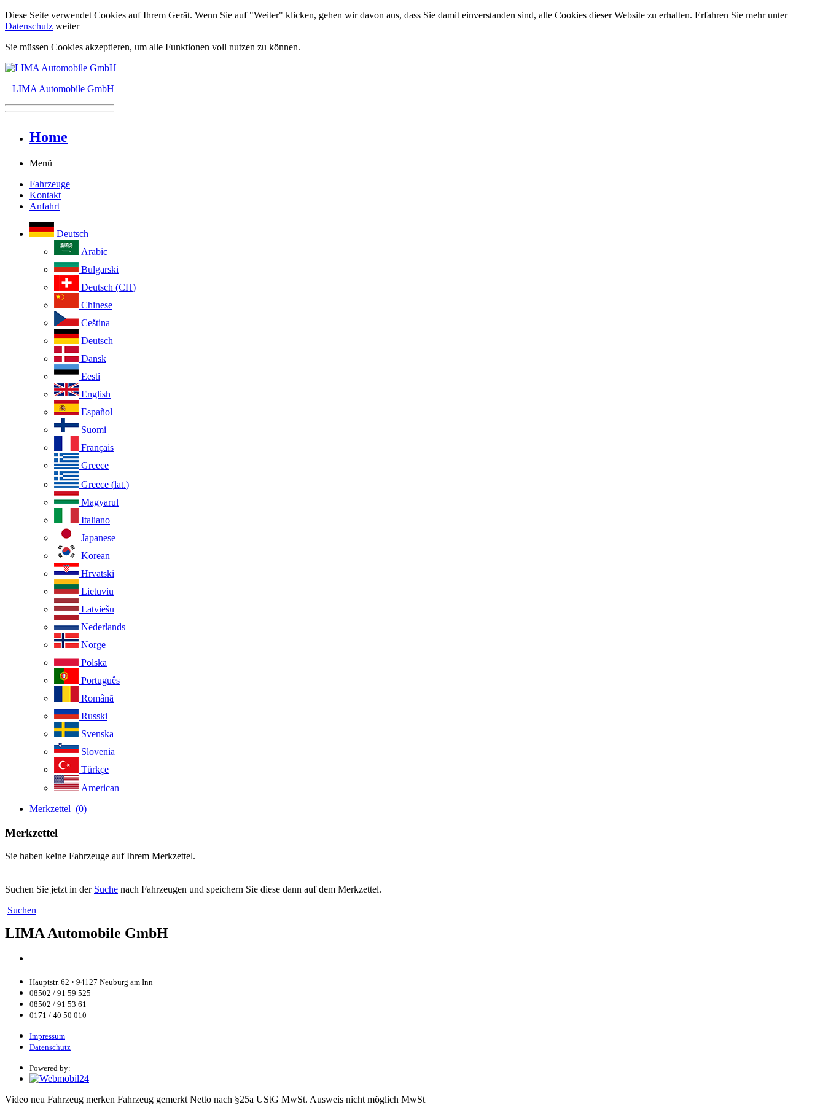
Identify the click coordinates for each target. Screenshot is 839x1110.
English (95, 394)
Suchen (21, 910)
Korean (94, 555)
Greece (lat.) (104, 484)
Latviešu (96, 609)
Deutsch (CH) (107, 287)
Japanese (97, 538)
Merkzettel (58, 808)
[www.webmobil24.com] (59, 1078)
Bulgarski (99, 269)
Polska (93, 662)
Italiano (94, 520)
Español (95, 412)
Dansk (92, 358)
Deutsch (71, 234)
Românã (96, 698)
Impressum (47, 1036)
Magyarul (99, 502)
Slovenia (97, 751)
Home (48, 137)
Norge (92, 644)
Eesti (89, 376)
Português (99, 680)
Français (96, 447)
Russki (93, 716)
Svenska (96, 734)
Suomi (92, 429)
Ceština (94, 323)
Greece (94, 465)
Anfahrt (44, 206)
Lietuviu (96, 591)
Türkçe (94, 769)
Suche (106, 889)
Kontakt (45, 195)
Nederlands (102, 627)
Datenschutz (29, 26)
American (99, 788)
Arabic (93, 251)
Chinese (95, 305)
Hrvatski (96, 573)
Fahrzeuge (49, 184)
